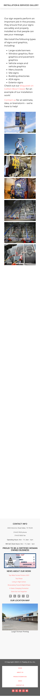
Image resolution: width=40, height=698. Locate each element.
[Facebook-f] (10, 596)
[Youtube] (27, 596)
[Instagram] (23, 596)
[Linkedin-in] (14, 596)
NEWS (20, 681)
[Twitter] (19, 596)
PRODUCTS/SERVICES (20, 676)
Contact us (10, 100)
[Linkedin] (16, 690)
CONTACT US (20, 685)
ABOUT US (20, 672)
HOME (20, 668)
